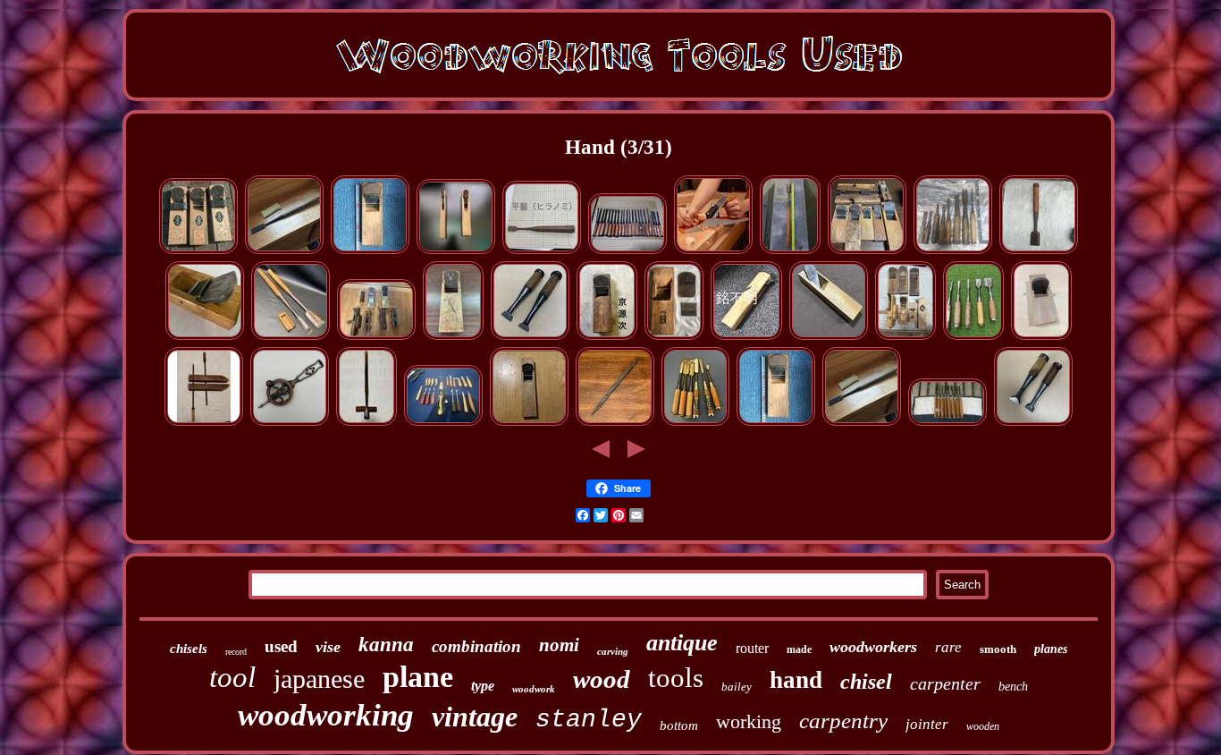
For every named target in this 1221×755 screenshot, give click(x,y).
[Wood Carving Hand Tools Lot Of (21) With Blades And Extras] (443, 422)
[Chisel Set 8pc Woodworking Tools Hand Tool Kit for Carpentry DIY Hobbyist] (953, 251)
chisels (188, 648)
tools (675, 677)
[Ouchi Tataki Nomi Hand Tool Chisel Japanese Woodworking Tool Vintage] (1039, 251)
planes (1050, 649)
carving (612, 651)
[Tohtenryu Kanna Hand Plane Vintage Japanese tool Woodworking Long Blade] (453, 336)
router (752, 648)
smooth (998, 649)
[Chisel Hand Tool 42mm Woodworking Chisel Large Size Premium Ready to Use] (284, 251)
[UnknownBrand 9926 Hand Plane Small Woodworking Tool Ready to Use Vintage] (828, 336)
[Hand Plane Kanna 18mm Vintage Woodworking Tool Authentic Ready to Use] (746, 336)
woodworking (326, 715)
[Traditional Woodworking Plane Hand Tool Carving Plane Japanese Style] (370, 251)
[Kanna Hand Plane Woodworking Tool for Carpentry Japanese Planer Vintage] (456, 251)
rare (948, 647)
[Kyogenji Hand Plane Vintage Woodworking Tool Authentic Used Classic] (607, 336)
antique (682, 643)
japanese (319, 678)
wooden (982, 726)
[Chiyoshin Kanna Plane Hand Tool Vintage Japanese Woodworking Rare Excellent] (674, 336)
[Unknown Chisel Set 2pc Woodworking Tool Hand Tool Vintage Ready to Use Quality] (530, 336)
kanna (386, 644)
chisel (866, 681)
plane (418, 676)
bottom (679, 725)
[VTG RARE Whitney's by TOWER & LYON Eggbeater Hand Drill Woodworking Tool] (289, 422)
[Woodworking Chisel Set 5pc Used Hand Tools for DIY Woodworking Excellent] (973, 336)
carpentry (843, 720)
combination (476, 646)
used (281, 646)
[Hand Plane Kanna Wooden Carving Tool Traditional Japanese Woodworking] (529, 422)
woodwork (533, 688)
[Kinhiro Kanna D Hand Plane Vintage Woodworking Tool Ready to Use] (1041, 336)
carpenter (945, 683)
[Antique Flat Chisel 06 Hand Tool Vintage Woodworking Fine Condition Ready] (542, 251)
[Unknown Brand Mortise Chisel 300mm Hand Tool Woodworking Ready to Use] (615, 422)
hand (796, 679)
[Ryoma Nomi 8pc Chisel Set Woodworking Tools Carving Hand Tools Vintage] (947, 422)
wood (601, 679)
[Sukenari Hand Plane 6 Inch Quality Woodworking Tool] (205, 336)
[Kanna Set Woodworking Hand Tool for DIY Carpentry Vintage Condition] (905, 336)
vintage (475, 716)
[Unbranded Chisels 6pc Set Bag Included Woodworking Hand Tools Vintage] (695, 422)
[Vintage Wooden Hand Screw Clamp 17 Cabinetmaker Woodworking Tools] (204, 422)
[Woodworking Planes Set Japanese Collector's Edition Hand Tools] (376, 336)
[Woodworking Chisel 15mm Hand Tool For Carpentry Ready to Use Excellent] (790, 251)
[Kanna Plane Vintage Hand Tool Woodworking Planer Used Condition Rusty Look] (198, 251)
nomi (559, 645)
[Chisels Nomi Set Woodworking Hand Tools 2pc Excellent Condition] (1033, 422)
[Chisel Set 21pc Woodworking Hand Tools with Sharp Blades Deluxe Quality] (627, 251)
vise (328, 647)
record (236, 652)
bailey (736, 686)
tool (232, 677)
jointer (926, 724)
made (799, 649)
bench (1013, 686)
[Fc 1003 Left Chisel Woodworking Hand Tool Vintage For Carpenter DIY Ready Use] (290, 336)
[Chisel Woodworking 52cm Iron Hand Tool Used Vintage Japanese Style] (366, 422)
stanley (588, 720)
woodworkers (873, 647)
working (748, 721)
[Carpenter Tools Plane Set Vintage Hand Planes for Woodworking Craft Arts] (867, 251)
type (482, 685)
